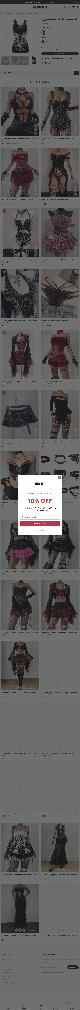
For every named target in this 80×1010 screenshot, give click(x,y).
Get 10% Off (40, 523)
